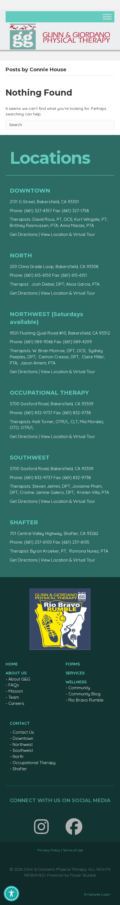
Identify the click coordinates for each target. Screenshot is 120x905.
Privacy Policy (48, 850)
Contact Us (23, 732)
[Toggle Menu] (107, 16)
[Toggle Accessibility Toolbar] (11, 893)
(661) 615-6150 (37, 275)
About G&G (19, 679)
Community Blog (84, 693)
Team (13, 697)
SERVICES (75, 673)
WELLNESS (76, 681)
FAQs (13, 685)
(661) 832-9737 (38, 412)
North (18, 756)
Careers (16, 703)
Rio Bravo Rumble (86, 700)
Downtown (23, 738)
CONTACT (20, 723)
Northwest (23, 744)
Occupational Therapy (34, 762)
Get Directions (24, 234)
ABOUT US (16, 673)
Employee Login (97, 894)
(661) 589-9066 (38, 341)
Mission (15, 691)
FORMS (73, 664)
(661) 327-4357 (38, 210)
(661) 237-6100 (38, 542)
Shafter (20, 768)
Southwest (23, 750)
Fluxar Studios (83, 875)
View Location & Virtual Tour (68, 234)
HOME (12, 664)
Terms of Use (73, 850)
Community (79, 687)
